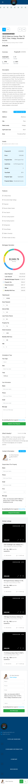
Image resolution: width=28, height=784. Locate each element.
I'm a (3, 488)
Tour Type (5, 358)
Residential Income (7, 33)
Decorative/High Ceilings (10, 200)
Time (3, 372)
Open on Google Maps (20, 111)
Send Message (14, 710)
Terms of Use (22, 420)
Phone (4, 393)
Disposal (6, 204)
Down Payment (6, 302)
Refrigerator (7, 225)
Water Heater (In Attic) (9, 237)
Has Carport (7, 212)
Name (3, 386)
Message (4, 406)
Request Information (14, 512)
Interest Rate (5, 309)
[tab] (4, 29)
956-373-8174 (14, 457)
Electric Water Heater (9, 208)
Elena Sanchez (8, 555)
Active (13, 33)
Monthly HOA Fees (7, 336)
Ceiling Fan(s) (7, 195)
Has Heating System (9, 221)
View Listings (22, 451)
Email (3, 399)
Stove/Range (7, 229)
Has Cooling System (9, 216)
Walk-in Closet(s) (8, 233)
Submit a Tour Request (14, 423)
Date (3, 365)
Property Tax (5, 323)
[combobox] (14, 362)
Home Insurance (6, 330)
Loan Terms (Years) (7, 316)
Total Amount (5, 295)
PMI (3, 343)
